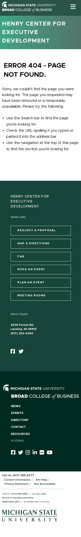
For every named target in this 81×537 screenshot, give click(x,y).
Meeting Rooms (31, 295)
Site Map (41, 479)
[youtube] (51, 453)
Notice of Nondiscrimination (18, 498)
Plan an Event (31, 282)
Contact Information (17, 479)
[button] (73, 7)
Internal (18, 440)
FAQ (21, 256)
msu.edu (41, 494)
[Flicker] (43, 453)
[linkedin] (36, 453)
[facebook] (14, 352)
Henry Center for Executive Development (34, 32)
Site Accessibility (44, 484)
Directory (20, 420)
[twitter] (22, 352)
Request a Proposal (36, 230)
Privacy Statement (17, 484)
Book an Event (31, 269)
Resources (20, 434)
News (16, 406)
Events (17, 413)
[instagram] (29, 453)
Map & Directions (33, 243)
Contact (18, 427)
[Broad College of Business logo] (27, 14)
